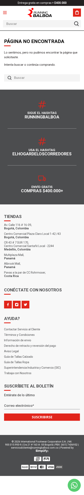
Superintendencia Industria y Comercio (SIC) (32, 367)
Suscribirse (42, 417)
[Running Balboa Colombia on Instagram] (17, 304)
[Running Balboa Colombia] (42, 12)
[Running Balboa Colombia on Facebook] (8, 304)
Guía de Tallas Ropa (16, 362)
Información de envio (17, 340)
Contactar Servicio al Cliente (22, 329)
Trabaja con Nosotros (17, 373)
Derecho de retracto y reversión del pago (30, 345)
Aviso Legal (11, 351)
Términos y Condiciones (19, 334)
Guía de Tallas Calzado (18, 356)
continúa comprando (41, 65)
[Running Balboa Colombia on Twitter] (25, 304)
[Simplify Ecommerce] (42, 451)
